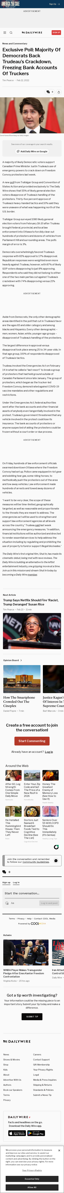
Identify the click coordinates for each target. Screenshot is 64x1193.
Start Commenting (32, 741)
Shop (5, 1064)
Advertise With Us (12, 1080)
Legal (36, 1074)
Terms (6, 1095)
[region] (32, 1169)
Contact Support (41, 1059)
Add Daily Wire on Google (34, 151)
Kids (5, 1069)
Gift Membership (41, 1064)
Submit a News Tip (42, 1095)
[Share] (59, 92)
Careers (37, 1054)
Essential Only (32, 1179)
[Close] (59, 1150)
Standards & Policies (43, 1090)
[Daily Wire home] (32, 32)
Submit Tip (32, 1017)
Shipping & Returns (42, 1085)
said (37, 525)
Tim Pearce (8, 80)
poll (12, 182)
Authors (7, 1085)
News (6, 1054)
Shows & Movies (11, 1059)
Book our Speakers (12, 1090)
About (6, 1074)
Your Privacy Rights (43, 1069)
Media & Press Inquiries (45, 1080)
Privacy (7, 1100)
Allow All (32, 1187)
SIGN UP (56, 32)
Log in (49, 752)
